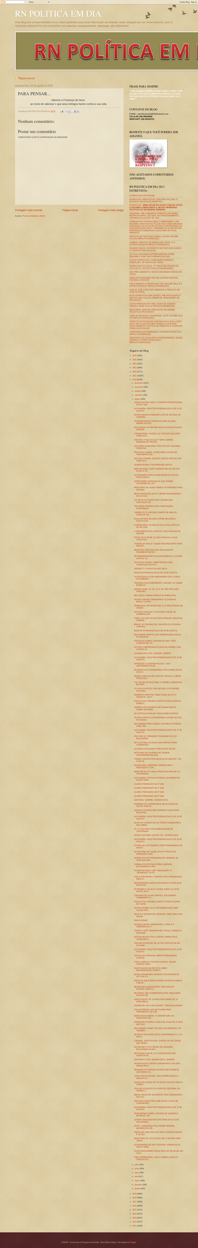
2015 (134, 1210)
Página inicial (26, 78)
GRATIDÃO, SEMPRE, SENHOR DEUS (151, 800)
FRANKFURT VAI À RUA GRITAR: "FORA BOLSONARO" (158, 1005)
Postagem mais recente (28, 210)
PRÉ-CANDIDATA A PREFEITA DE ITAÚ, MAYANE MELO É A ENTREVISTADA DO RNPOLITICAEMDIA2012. (155, 285)
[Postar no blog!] (69, 111)
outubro (138, 391)
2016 (134, 1206)
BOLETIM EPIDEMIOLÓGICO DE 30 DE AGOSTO (155, 573)
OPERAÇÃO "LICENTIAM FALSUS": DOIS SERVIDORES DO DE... (152, 665)
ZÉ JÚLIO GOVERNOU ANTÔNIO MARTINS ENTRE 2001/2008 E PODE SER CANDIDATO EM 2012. (151, 255)
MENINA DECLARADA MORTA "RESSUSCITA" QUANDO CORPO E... (154, 988)
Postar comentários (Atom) (33, 216)
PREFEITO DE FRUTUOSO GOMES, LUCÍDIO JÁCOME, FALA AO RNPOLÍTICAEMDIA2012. (154, 237)
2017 (134, 1202)
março (137, 1180)
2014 (134, 1214)
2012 (134, 1222)
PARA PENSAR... (141, 920)
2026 (134, 355)
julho (137, 1165)
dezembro (139, 383)
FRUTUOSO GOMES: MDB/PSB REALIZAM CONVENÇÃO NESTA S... (153, 563)
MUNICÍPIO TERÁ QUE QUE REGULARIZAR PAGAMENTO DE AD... (153, 551)
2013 (134, 1218)
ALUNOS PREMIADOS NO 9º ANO (149, 796)
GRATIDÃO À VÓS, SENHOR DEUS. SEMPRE (154, 1060)
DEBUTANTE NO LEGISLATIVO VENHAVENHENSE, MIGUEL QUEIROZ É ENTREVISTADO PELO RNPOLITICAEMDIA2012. (156, 340)
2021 (134, 376)
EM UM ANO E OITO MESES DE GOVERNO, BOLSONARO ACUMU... (153, 1048)
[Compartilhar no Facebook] (75, 111)
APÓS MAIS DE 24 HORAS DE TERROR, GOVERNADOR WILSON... (152, 754)
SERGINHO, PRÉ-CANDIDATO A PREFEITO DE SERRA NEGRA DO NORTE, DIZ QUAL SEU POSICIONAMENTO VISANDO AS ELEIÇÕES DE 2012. (154, 215)
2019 (134, 1194)
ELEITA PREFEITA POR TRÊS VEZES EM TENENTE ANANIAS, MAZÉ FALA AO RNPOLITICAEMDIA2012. (152, 305)
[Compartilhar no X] (72, 111)
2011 (134, 1226)
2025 (134, 360)
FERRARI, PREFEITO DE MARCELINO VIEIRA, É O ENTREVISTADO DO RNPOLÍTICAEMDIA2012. (152, 243)
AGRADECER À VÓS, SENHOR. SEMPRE (152, 653)
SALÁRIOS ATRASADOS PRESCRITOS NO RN (154, 749)
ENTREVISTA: (155, 207)
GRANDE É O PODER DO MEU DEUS (150, 569)
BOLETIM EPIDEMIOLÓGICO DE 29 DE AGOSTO (155, 631)
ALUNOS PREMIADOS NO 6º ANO (149, 784)
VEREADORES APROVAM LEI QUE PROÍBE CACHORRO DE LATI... (153, 482)
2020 (134, 380)
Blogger (133, 1242)
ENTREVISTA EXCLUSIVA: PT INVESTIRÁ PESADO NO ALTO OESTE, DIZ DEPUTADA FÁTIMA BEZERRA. (154, 267)
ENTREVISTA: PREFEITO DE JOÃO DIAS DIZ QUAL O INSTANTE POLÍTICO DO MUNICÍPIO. (153, 200)
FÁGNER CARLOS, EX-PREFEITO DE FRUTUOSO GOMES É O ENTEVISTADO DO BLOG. (155, 249)
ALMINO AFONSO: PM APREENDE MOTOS (153, 465)
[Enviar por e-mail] (67, 111)
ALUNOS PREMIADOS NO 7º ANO (149, 788)
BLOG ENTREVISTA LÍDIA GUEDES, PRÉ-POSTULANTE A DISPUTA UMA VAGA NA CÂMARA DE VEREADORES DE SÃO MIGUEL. (155, 298)
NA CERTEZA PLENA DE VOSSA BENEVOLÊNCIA (156, 713)
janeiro (138, 1188)
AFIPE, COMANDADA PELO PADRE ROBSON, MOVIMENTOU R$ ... (154, 1127)
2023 (134, 368)
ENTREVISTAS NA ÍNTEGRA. (142, 196)
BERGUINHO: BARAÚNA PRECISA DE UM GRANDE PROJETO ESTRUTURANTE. (152, 311)
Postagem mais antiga (111, 210)
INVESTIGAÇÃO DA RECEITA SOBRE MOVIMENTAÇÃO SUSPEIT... (150, 969)
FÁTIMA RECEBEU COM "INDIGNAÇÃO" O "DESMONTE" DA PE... (153, 871)
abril (137, 1176)
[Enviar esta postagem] (62, 111)
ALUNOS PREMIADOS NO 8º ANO (149, 792)
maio (137, 1173)
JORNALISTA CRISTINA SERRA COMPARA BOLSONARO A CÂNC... (153, 865)
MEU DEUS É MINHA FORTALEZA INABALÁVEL (155, 595)
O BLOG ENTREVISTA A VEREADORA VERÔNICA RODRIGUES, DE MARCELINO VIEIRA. (151, 261)
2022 (134, 372)
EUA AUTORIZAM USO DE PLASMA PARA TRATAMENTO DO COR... (152, 1011)
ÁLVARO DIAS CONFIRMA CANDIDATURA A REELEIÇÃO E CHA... (153, 766)
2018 (134, 1198)
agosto (138, 399)
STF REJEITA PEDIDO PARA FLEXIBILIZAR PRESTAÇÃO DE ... (153, 501)
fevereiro (138, 1185)
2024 (134, 364)
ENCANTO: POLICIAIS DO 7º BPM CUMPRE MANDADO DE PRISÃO (153, 441)
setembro (139, 395)
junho (137, 1168)
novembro (139, 387)
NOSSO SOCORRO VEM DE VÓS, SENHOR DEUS (156, 835)
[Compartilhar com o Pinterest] (78, 111)
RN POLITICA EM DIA (58, 13)
